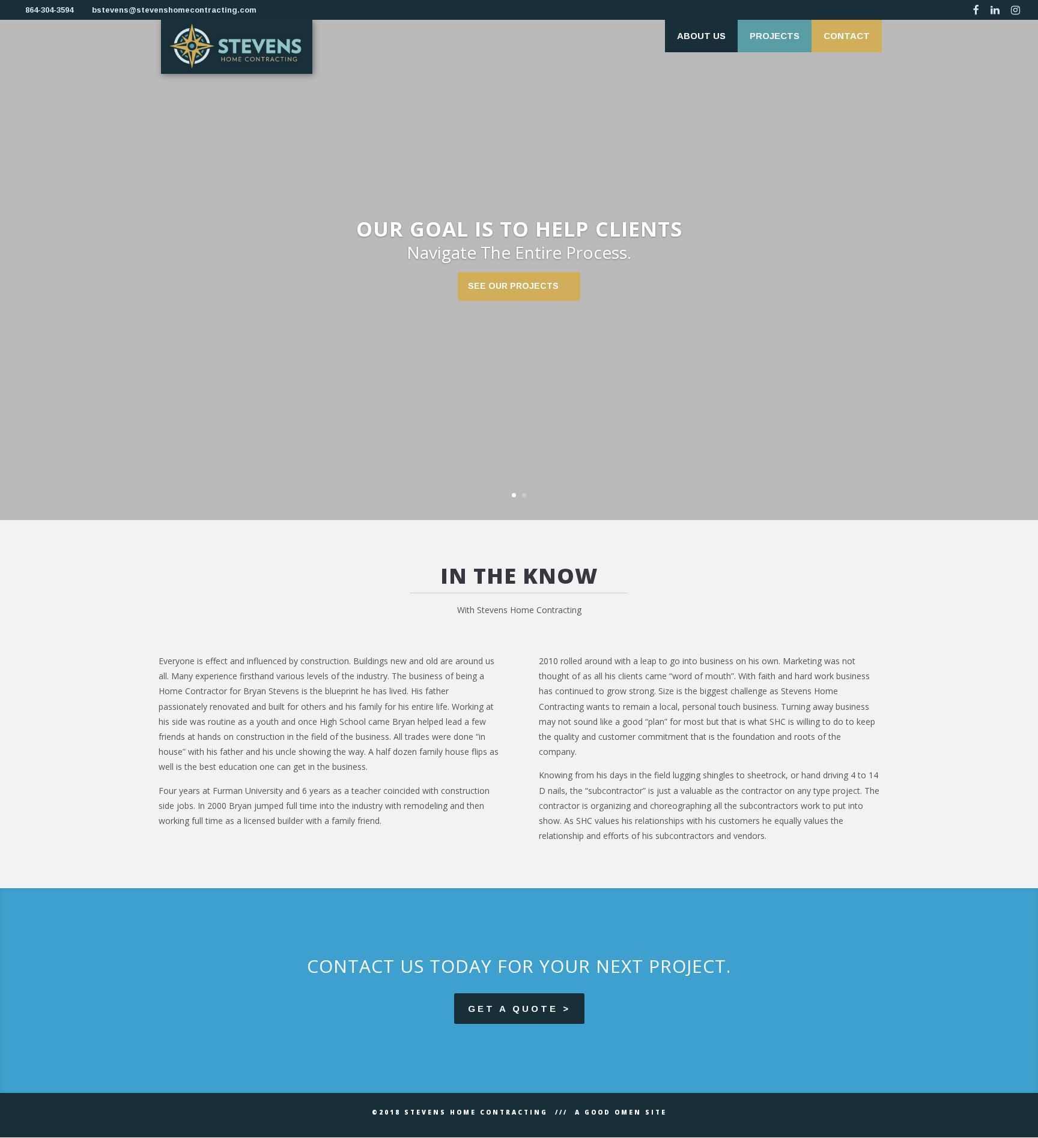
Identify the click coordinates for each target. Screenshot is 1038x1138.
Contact (847, 36)
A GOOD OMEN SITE (621, 1112)
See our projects (513, 286)
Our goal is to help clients (519, 229)
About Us (701, 36)
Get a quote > (519, 1008)
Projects (775, 36)
